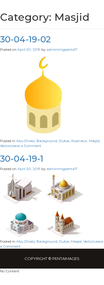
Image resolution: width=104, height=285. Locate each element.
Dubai (64, 141)
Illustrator (79, 141)
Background (46, 141)
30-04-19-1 (21, 158)
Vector (5, 146)
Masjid (94, 141)
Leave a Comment (25, 146)
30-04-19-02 (25, 39)
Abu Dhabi (25, 141)
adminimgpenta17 (62, 49)
